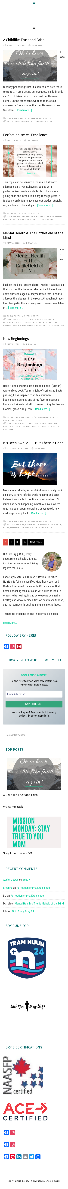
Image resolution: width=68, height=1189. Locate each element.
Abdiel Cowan (11, 879)
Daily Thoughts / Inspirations (25, 118)
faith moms (40, 524)
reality (26, 527)
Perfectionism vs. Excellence (25, 134)
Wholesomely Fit (34, 16)
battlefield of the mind (21, 319)
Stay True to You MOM (17, 853)
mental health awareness (19, 325)
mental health (51, 322)
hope (22, 426)
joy (52, 216)
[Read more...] (24, 110)
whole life (58, 325)
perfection (37, 219)
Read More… (10, 622)
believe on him (15, 524)
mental (37, 322)
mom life (15, 527)
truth (49, 219)
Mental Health (31, 213)
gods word (27, 121)
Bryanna (7, 887)
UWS (48, 1181)
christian (13, 423)
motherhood (21, 219)
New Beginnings (16, 338)
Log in (56, 1181)
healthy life (16, 322)
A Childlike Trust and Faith (24, 39)
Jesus (28, 322)
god (17, 121)
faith (10, 121)
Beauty (27, 879)
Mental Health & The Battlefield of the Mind (33, 235)
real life (8, 429)
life (28, 426)
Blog (10, 213)
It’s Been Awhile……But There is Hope (33, 442)
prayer (39, 121)
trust (48, 121)
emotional (27, 423)
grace (58, 524)
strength (38, 527)
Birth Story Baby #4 (23, 911)
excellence (28, 216)
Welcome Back (13, 807)
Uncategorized (12, 420)
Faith (48, 118)
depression (14, 216)
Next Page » (36, 542)
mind (39, 325)
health (52, 423)
